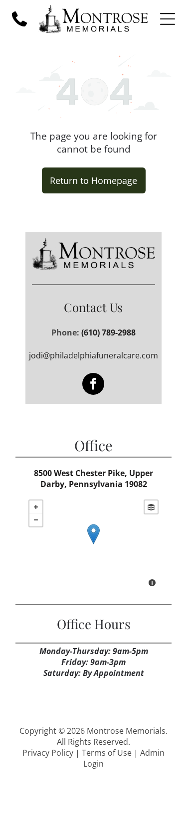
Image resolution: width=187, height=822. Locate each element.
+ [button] (35, 506)
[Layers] (151, 506)
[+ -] (93, 544)
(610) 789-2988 (108, 332)
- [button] (35, 519)
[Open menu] (167, 18)
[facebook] (93, 385)
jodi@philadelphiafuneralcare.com (93, 355)
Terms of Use (107, 752)
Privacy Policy (47, 752)
